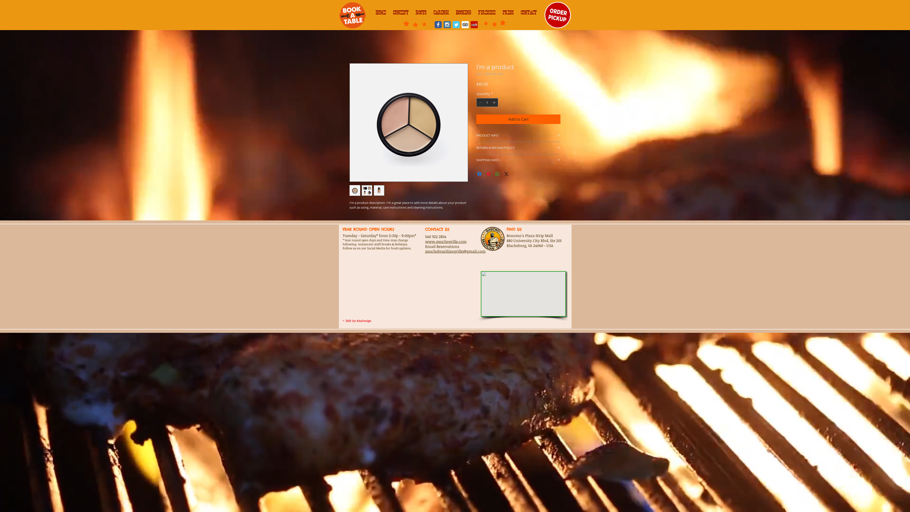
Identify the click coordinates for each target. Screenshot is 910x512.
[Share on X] (506, 175)
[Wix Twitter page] (456, 24)
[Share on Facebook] (479, 175)
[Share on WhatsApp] (497, 175)
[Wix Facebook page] (438, 24)
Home (355, 47)
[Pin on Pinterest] (488, 175)
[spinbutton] (487, 103)
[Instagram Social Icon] (447, 24)
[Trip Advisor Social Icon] (465, 24)
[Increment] (494, 103)
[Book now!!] (352, 15)
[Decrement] (480, 103)
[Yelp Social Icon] (474, 24)
